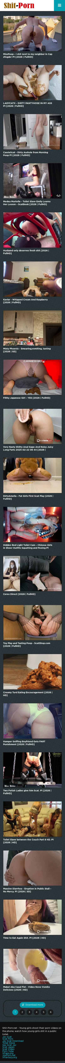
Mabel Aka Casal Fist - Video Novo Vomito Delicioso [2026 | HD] (26, 988)
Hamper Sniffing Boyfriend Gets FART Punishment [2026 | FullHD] (24, 743)
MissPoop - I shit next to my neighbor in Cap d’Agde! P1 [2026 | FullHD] (27, 55)
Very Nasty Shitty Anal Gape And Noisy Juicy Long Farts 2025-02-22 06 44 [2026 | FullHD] (28, 448)
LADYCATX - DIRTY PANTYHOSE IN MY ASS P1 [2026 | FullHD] (27, 104)
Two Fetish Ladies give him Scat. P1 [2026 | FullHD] (27, 792)
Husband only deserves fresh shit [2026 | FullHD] (26, 252)
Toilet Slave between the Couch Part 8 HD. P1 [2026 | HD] (28, 841)
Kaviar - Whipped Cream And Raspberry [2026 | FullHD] (25, 301)
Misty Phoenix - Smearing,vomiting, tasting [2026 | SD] (27, 350)
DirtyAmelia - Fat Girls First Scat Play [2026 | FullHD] (28, 497)
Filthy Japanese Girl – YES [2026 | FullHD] (26, 398)
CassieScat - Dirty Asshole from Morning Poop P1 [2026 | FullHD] (25, 154)
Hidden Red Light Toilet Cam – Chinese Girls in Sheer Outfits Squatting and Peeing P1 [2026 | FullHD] (27, 546)
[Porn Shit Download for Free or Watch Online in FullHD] (19, 5)
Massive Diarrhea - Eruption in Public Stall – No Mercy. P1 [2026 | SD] (27, 890)
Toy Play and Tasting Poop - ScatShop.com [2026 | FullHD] (26, 644)
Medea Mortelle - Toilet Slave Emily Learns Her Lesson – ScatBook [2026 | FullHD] (26, 203)
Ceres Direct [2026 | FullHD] (19, 594)
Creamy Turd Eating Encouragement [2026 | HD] (28, 694)
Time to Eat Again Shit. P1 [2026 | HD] (24, 938)
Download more (34, 1005)
